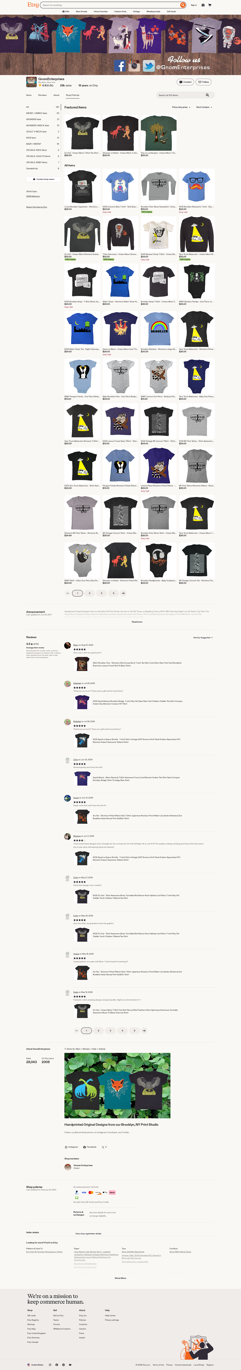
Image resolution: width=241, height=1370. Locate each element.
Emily (75, 877)
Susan (76, 798)
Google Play (57, 1351)
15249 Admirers (33, 196)
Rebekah (77, 683)
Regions (210, 1365)
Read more (137, 622)
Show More (120, 1278)
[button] (185, 82)
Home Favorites (101, 11)
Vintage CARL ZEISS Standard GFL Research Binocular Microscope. (141, 1256)
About (56, 95)
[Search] (182, 5)
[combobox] (109, 5)
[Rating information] (40, 85)
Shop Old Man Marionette (133, 1252)
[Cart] (209, 5)
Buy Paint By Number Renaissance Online (44, 1252)
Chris (75, 759)
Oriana (76, 954)
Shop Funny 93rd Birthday (85, 1264)
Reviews (42, 95)
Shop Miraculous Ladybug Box (135, 1262)
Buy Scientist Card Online (85, 1267)
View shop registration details (88, 1233)
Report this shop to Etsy (36, 207)
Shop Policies (72, 95)
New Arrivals (81, 11)
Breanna (77, 836)
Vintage (136, 11)
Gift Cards (171, 11)
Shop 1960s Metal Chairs (180, 1252)
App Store (36, 1351)
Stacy (75, 645)
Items (29, 95)
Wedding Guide (153, 11)
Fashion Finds (120, 11)
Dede (75, 992)
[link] (67, 593)
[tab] (43, 107)
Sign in (194, 5)
